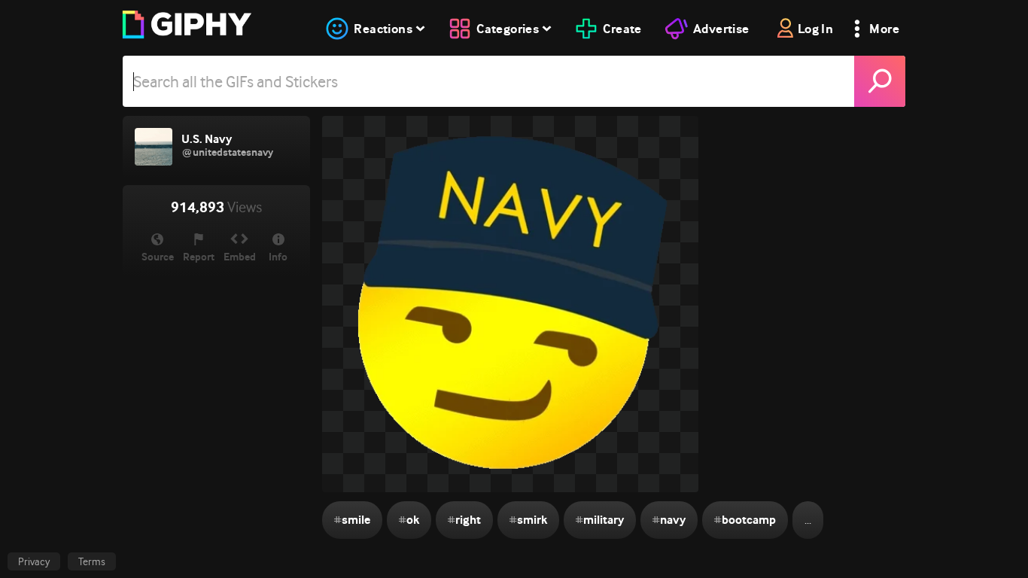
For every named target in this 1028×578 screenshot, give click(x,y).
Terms (91, 561)
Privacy (34, 561)
